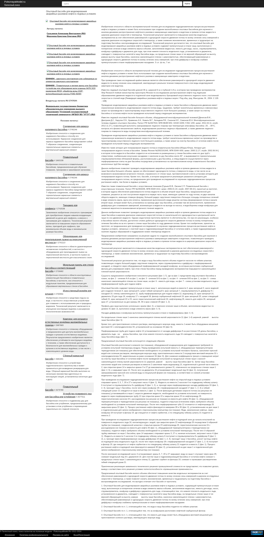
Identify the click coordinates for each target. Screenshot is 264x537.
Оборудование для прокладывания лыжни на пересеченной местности (66, 239)
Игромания (10, 535)
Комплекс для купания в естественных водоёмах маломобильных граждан (66, 322)
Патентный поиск (12, 5)
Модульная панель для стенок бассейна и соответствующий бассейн (69, 268)
